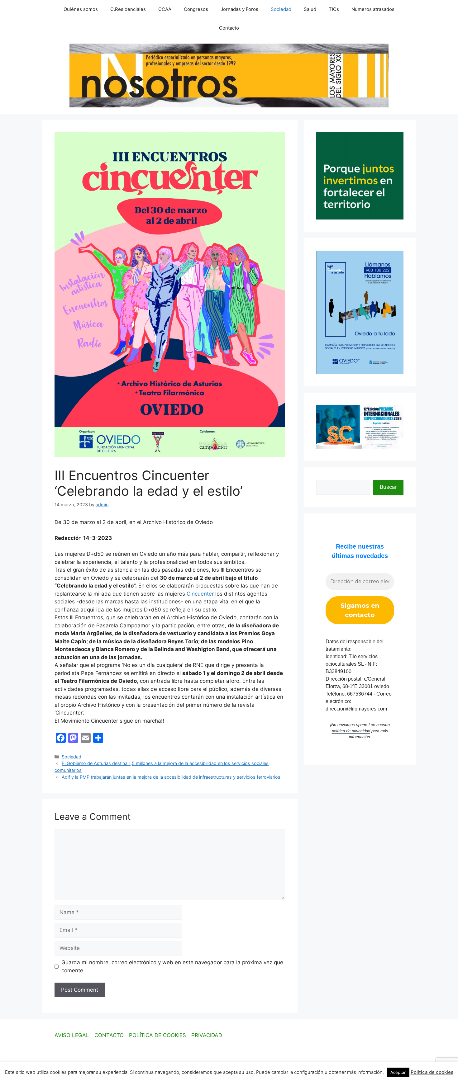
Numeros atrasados (372, 9)
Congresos (196, 9)
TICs (334, 9)
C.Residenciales (128, 9)
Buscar (388, 487)
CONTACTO (109, 1035)
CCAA (164, 9)
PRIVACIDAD (206, 1035)
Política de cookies (432, 1072)
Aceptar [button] (398, 1072)
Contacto (229, 28)
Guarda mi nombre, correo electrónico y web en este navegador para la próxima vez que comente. (172, 966)
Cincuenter (201, 594)
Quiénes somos (81, 9)
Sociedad (281, 9)
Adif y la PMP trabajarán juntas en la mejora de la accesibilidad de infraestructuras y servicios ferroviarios (171, 777)
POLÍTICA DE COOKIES (157, 1035)
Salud (310, 9)
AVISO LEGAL (72, 1035)
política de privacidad (351, 731)
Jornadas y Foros (239, 9)
